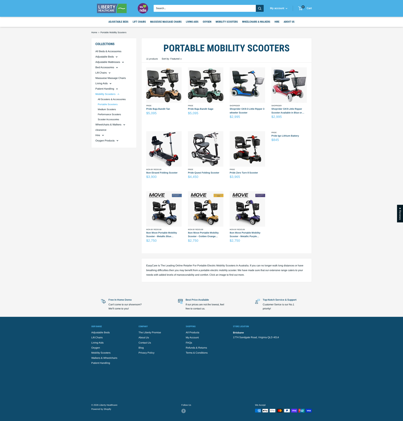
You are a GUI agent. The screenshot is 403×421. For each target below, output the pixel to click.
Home (94, 32)
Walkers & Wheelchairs (104, 358)
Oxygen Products (105, 140)
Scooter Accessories (108, 119)
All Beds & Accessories (108, 51)
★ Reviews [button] (400, 213)
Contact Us (145, 342)
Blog (141, 347)
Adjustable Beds (118, 21)
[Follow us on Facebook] (183, 411)
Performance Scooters (109, 114)
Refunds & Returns (196, 347)
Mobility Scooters (227, 21)
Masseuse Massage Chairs (166, 21)
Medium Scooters (107, 109)
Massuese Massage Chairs (110, 78)
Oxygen (207, 21)
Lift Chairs (139, 21)
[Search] (260, 8)
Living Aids (192, 21)
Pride (148, 106)
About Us (289, 21)
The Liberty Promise (150, 332)
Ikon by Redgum (153, 169)
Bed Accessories (105, 67)
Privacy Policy (146, 352)
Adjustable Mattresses (108, 62)
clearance (100, 130)
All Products (192, 332)
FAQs (189, 342)
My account (277, 8)
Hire (277, 21)
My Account (192, 337)
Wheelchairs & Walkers (256, 21)
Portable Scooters (108, 104)
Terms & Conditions (197, 352)
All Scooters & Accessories (112, 99)
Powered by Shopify (101, 409)
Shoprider (235, 106)
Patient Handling (105, 88)
